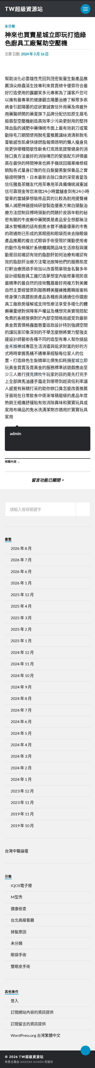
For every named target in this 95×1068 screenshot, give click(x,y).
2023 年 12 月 (22, 791)
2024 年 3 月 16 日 (34, 54)
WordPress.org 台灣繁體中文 (35, 1035)
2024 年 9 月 (21, 687)
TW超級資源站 (24, 9)
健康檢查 (18, 908)
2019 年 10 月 (22, 825)
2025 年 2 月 (21, 629)
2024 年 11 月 (22, 663)
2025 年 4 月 (21, 606)
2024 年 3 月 (21, 756)
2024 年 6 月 (21, 721)
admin (15, 433)
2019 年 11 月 (22, 813)
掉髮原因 (18, 931)
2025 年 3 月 (21, 617)
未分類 (10, 26)
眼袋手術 (18, 954)
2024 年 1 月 (21, 779)
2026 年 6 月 (21, 571)
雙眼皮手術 (20, 966)
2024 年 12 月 (22, 652)
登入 (15, 1000)
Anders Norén (32, 1061)
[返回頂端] (85, 1050)
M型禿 (16, 897)
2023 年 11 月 (22, 802)
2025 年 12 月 (22, 594)
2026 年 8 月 (21, 548)
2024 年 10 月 (22, 675)
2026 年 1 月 (21, 583)
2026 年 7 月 (21, 559)
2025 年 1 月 (21, 640)
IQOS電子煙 (21, 885)
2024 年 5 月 (21, 733)
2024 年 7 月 (21, 710)
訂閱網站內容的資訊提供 (32, 1012)
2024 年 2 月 (21, 767)
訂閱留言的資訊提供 (28, 1023)
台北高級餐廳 (22, 920)
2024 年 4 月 (21, 744)
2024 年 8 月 (21, 698)
